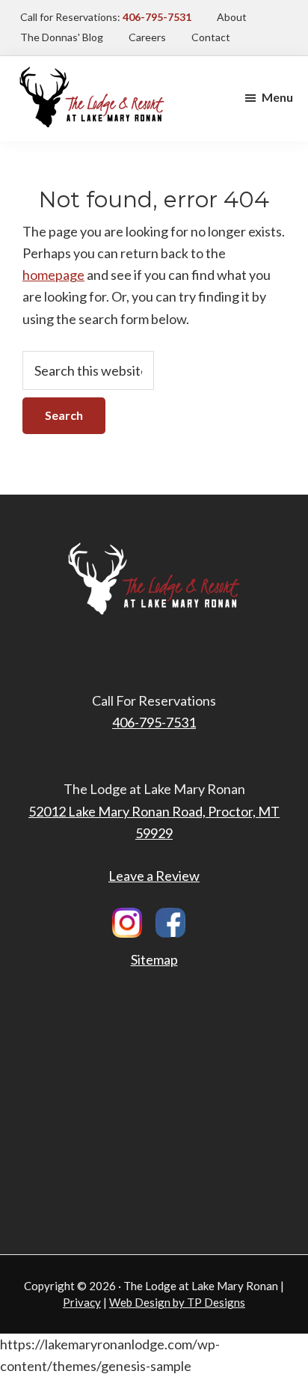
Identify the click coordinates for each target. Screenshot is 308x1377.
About (232, 16)
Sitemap (154, 959)
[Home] (92, 70)
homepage (53, 274)
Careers (147, 37)
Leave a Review (154, 875)
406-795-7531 (154, 722)
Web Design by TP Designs (177, 1302)
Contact (210, 37)
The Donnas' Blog (61, 37)
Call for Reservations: (105, 16)
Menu (277, 97)
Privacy (82, 1302)
